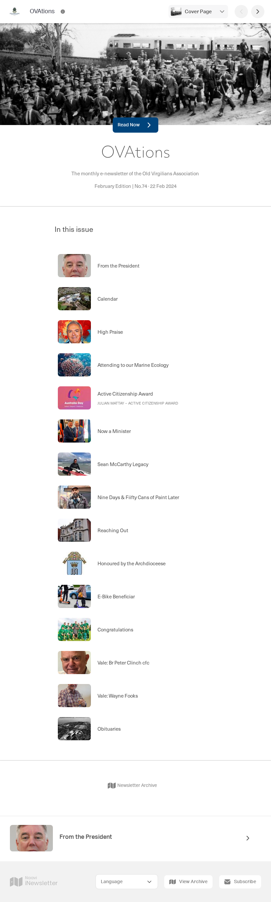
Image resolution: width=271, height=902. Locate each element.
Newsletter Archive (137, 785)
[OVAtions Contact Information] (63, 12)
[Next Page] (257, 11)
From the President (85, 837)
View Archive (193, 882)
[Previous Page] (241, 11)
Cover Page (198, 11)
